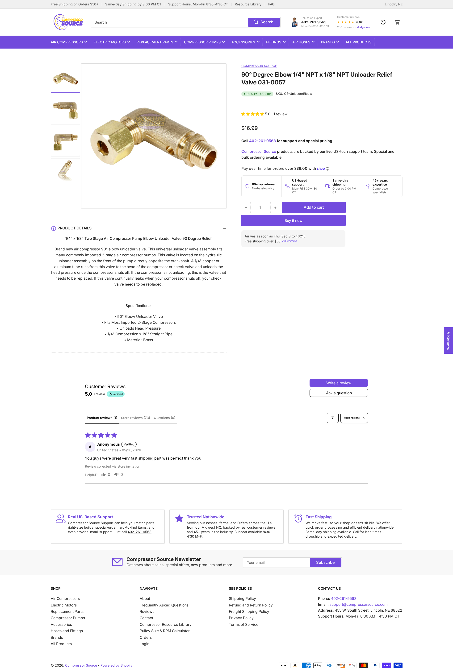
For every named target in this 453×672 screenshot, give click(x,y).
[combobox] (186, 22)
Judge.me (363, 27)
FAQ (271, 4)
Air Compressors (67, 42)
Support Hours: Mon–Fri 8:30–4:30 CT (198, 4)
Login (144, 644)
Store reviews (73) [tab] (135, 418)
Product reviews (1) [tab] (102, 418)
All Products (358, 42)
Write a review (338, 383)
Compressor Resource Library (166, 624)
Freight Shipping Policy (249, 611)
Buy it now (293, 220)
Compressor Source (259, 66)
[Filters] (333, 418)
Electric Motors (110, 42)
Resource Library (248, 4)
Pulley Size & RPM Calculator (165, 631)
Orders (146, 637)
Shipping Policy (242, 598)
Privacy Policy (241, 618)
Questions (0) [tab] (164, 418)
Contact (146, 618)
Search (266, 22)
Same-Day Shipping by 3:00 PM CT (133, 4)
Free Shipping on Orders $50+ (74, 4)
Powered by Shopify (117, 665)
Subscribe (325, 562)
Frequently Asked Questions (164, 605)
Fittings (273, 42)
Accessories (243, 42)
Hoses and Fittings (67, 631)
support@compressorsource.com (359, 604)
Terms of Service (243, 624)
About (145, 598)
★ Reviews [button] (448, 340)
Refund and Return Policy (251, 605)
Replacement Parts (155, 42)
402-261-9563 (314, 22)
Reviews (147, 611)
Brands (328, 42)
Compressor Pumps (202, 42)
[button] (253, 114)
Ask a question (339, 392)
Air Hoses (301, 42)
